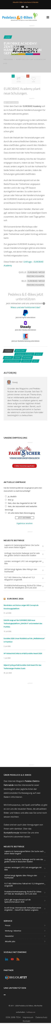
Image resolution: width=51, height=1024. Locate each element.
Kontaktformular (11, 832)
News (8, 37)
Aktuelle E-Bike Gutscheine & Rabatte (25, 2)
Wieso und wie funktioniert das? (25, 307)
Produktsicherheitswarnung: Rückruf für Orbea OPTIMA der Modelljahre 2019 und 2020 (22, 586)
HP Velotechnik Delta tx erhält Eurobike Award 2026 (23, 653)
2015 (36, 361)
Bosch (38, 354)
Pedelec (8, 357)
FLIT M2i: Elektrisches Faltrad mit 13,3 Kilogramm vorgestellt (19, 578)
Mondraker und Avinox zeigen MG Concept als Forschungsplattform (21, 607)
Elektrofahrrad (12, 361)
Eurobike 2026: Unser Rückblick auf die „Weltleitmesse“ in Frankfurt (24, 640)
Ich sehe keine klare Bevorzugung (21, 513)
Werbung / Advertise (13, 931)
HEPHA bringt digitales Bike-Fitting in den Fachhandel (20, 570)
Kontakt (26, 1021)
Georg (10, 59)
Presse (7, 925)
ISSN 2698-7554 (13, 1017)
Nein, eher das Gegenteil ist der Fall (22, 503)
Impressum (28, 1017)
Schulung (20, 350)
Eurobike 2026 (15, 598)
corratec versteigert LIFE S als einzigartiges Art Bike (23, 562)
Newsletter (9, 936)
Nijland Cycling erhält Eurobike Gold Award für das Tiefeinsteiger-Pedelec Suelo (22, 667)
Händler (26, 361)
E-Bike (17, 357)
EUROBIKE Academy (24, 354)
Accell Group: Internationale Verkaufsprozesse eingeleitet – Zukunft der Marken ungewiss (22, 909)
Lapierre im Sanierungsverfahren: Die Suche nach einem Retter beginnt (21, 546)
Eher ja (10, 500)
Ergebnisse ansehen (25, 523)
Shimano (27, 357)
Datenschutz (41, 1017)
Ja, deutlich (12, 496)
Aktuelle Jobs (10, 941)
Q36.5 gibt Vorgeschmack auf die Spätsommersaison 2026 (17, 900)
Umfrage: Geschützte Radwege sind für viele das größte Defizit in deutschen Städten (22, 554)
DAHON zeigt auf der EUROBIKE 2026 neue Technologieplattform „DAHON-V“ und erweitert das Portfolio (23, 623)
